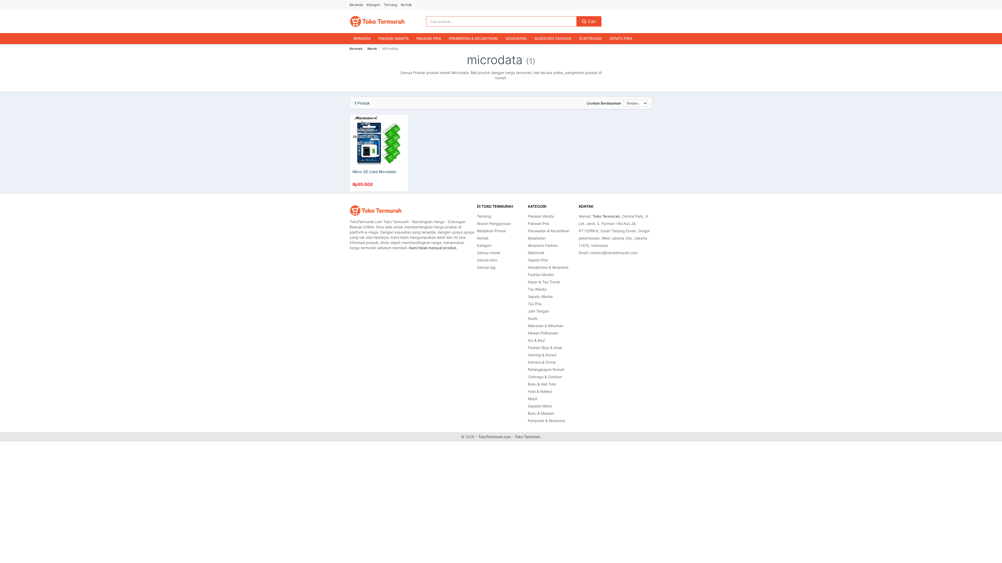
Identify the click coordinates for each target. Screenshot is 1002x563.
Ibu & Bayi (536, 340)
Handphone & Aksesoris (548, 267)
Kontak (406, 5)
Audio (533, 318)
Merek (372, 49)
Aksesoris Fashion (552, 38)
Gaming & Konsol (542, 355)
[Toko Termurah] (376, 210)
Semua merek (488, 252)
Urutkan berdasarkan (604, 103)
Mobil (532, 398)
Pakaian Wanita (393, 38)
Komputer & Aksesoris (546, 420)
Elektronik (590, 38)
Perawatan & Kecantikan (473, 38)
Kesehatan (516, 38)
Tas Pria (534, 304)
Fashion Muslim (541, 274)
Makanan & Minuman (545, 325)
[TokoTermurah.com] (377, 21)
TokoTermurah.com (494, 437)
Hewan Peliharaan (543, 333)
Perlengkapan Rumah (546, 369)
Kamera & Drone (542, 362)
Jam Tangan (538, 311)
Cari (591, 21)
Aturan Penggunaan (494, 223)
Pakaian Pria (428, 38)
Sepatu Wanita (540, 296)
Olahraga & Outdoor (545, 377)
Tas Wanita (537, 289)
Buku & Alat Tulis (542, 384)
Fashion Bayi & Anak (545, 347)
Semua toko (487, 260)
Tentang (390, 5)
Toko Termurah (527, 437)
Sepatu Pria (621, 38)
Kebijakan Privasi (491, 231)
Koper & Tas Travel (544, 282)
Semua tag (486, 267)
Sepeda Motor (540, 406)
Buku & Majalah (541, 413)
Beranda (356, 5)
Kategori (373, 5)
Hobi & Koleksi (540, 391)
